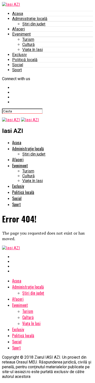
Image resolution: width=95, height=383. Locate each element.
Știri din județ (33, 24)
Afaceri (18, 29)
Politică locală (24, 59)
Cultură (28, 44)
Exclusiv (19, 54)
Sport (17, 69)
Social (17, 64)
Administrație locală (29, 18)
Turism (28, 39)
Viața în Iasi (32, 49)
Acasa (17, 13)
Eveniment (21, 34)
